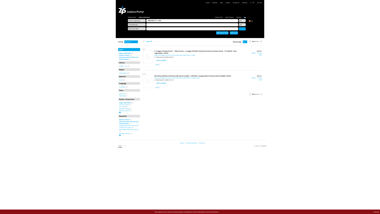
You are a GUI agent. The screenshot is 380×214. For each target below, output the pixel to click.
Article (121, 80)
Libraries (214, 3)
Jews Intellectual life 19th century (128, 129)
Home (207, 3)
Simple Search (132, 17)
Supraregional (123, 73)
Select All (149, 41)
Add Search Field (222, 33)
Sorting (120, 42)
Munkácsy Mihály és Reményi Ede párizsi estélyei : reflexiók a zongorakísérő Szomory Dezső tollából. (192, 76)
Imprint (228, 3)
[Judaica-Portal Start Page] (131, 9)
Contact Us (236, 3)
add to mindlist (161, 60)
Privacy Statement (191, 143)
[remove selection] (139, 53)
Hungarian (122, 87)
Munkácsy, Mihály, (124, 133)
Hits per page (237, 42)
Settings (238, 17)
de (258, 3)
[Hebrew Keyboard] (245, 17)
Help (221, 3)
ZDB (260, 55)
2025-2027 (122, 94)
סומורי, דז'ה (122, 107)
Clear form (234, 33)
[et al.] (198, 78)
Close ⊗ (376, 212)
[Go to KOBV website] (123, 146)
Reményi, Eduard (124, 111)
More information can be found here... (206, 212)
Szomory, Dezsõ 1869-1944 (174, 55)
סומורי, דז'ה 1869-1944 (189, 55)
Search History (229, 17)
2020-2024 (122, 96)
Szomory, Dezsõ (124, 105)
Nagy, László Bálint (160, 55)
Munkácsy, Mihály (124, 109)
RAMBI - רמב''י (123, 66)
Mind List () (218, 17)
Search (242, 29)
